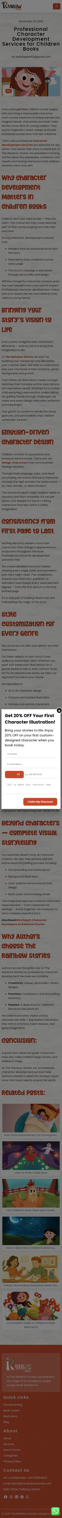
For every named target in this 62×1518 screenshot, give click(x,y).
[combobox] (14, 774)
